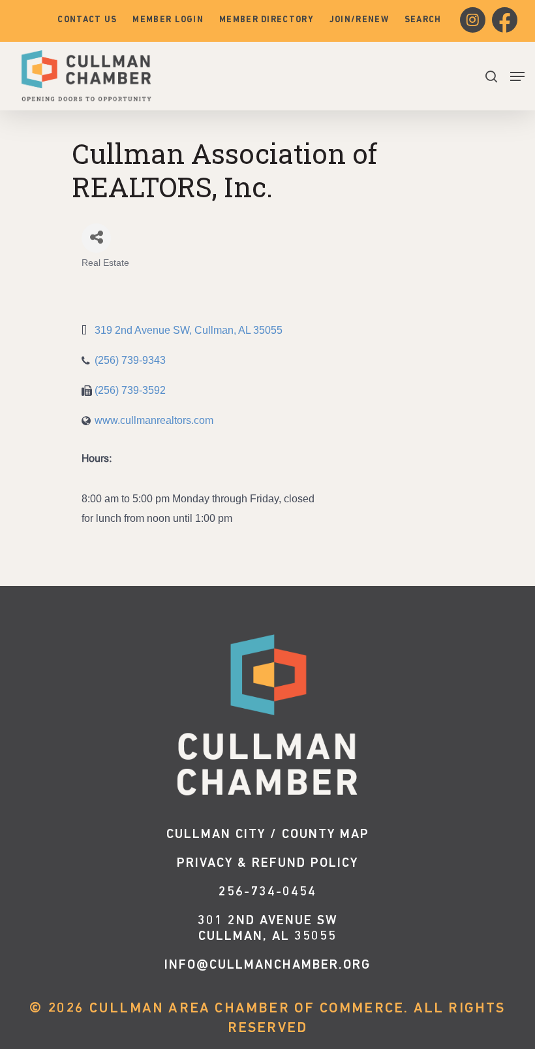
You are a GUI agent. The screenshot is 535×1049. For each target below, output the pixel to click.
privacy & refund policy (267, 863)
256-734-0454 (267, 892)
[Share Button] (96, 238)
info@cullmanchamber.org (267, 965)
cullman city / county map (267, 834)
